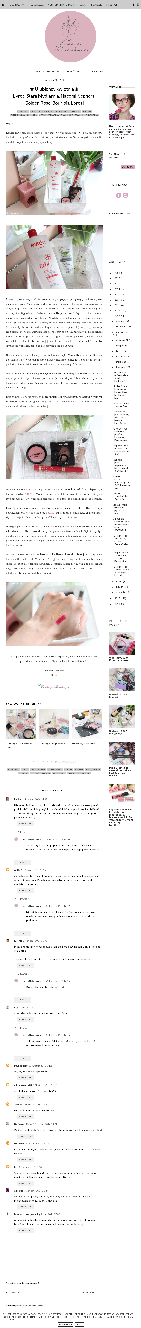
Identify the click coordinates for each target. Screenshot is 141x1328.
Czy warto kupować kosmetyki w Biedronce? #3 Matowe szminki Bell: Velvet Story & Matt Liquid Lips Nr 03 (121, 817)
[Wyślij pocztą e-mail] (34, 762)
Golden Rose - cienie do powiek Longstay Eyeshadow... (121, 434)
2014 (118, 603)
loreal (76, 111)
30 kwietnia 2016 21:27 (36, 1190)
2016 (118, 315)
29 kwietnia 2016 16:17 (58, 906)
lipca (119, 351)
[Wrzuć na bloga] (39, 762)
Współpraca (76, 71)
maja (119, 361)
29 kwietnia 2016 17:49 (35, 1104)
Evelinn (18, 799)
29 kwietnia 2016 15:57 (32, 1007)
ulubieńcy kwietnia (86, 115)
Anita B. (18, 870)
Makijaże (96, 4)
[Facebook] (39, 687)
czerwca (121, 356)
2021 (118, 289)
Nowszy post (16, 1292)
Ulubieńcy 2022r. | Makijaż (119, 695)
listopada (121, 326)
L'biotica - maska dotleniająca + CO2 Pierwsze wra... (121, 482)
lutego (120, 586)
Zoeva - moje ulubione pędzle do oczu (120, 509)
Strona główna (47, 71)
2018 (118, 305)
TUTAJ (29, 494)
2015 (118, 598)
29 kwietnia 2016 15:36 (35, 940)
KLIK (51, 512)
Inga (16, 1007)
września (121, 340)
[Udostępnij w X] (43, 762)
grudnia (120, 321)
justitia (18, 940)
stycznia (121, 592)
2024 (118, 272)
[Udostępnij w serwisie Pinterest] (52, 762)
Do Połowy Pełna (23, 1124)
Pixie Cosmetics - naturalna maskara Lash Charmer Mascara (120, 771)
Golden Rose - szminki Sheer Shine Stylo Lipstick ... (121, 571)
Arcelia (18, 1104)
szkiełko (18, 1190)
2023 (118, 278)
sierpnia (120, 345)
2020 (118, 294)
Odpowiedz (25, 824)
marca (119, 581)
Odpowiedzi (23, 832)
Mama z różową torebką (27, 1214)
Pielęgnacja (36, 4)
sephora (32, 115)
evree (33, 111)
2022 (118, 283)
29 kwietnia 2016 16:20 (58, 839)
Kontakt (99, 71)
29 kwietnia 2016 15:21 (36, 870)
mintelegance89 (23, 1085)
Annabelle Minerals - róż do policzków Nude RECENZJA (121, 524)
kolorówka (63, 111)
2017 (118, 310)
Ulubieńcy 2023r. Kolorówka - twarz (19, 745)
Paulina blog (21, 1065)
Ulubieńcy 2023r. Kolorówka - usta (119, 659)
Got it (79, 1325)
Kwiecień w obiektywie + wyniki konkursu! (120, 376)
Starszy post (88, 1292)
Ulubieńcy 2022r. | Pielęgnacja (119, 732)
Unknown (19, 1143)
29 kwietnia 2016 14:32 (35, 799)
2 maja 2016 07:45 (50, 1214)
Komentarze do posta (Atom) (30, 1305)
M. (15, 1167)
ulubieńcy (67, 115)
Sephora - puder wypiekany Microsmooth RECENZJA (121, 465)
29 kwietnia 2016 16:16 (58, 981)
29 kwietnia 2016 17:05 (40, 1065)
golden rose (46, 111)
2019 (118, 299)
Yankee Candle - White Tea (121, 405)
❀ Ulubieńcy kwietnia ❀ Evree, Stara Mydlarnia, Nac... (120, 392)
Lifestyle (112, 4)
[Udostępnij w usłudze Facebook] (48, 762)
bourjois (22, 111)
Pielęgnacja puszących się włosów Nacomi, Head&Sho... (121, 417)
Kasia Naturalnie (32, 839)
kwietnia (121, 367)
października (122, 331)
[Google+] (63, 687)
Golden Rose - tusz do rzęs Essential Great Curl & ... (121, 541)
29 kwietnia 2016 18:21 (45, 1124)
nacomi (86, 111)
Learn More (65, 1325)
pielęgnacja (18, 115)
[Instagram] (48, 687)
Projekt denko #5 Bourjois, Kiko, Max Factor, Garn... (121, 557)
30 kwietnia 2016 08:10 (30, 1167)
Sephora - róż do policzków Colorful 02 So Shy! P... (121, 450)
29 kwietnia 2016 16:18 (58, 1035)
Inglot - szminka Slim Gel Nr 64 (120, 496)
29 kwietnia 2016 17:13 (45, 1085)
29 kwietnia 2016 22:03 (37, 1143)
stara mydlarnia (49, 115)
